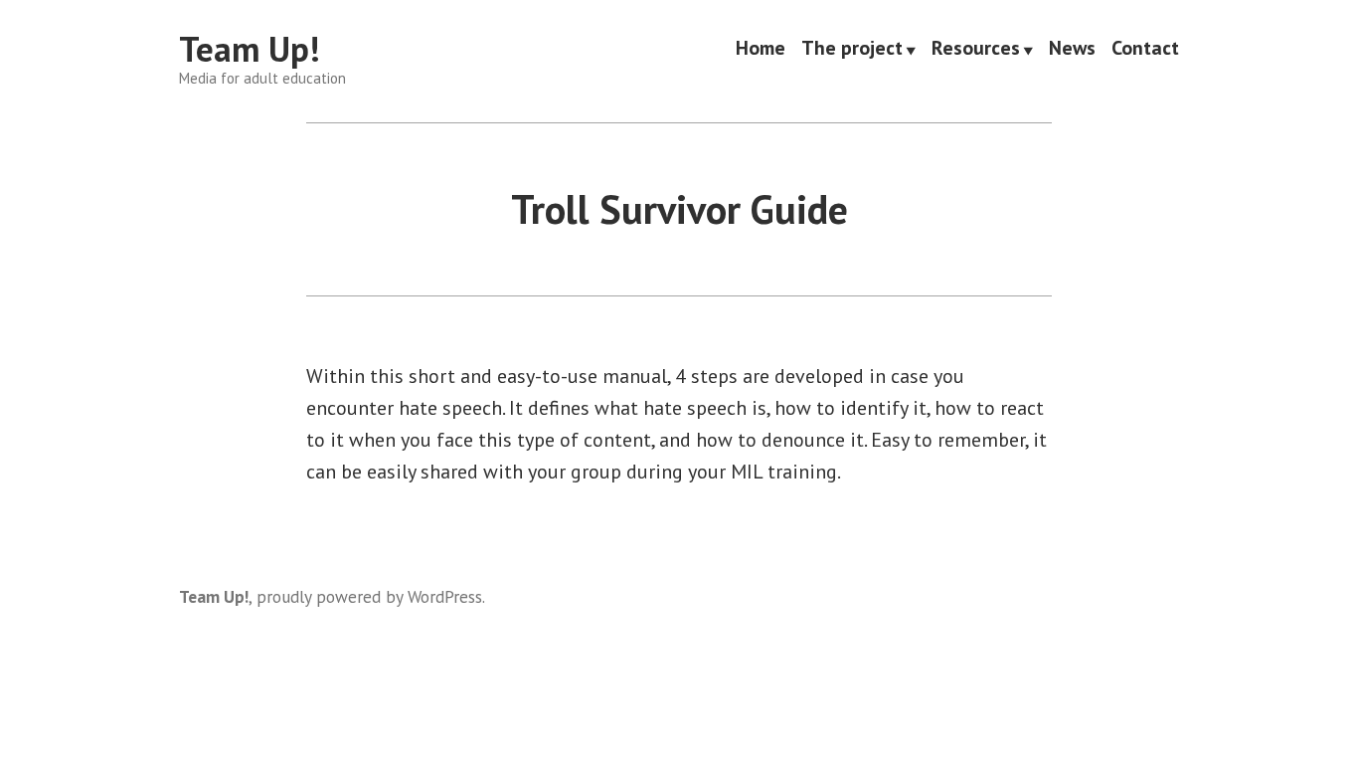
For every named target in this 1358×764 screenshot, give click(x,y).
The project (852, 50)
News (1072, 50)
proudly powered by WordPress (369, 596)
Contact (1145, 50)
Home (760, 50)
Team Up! (249, 49)
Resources (976, 50)
